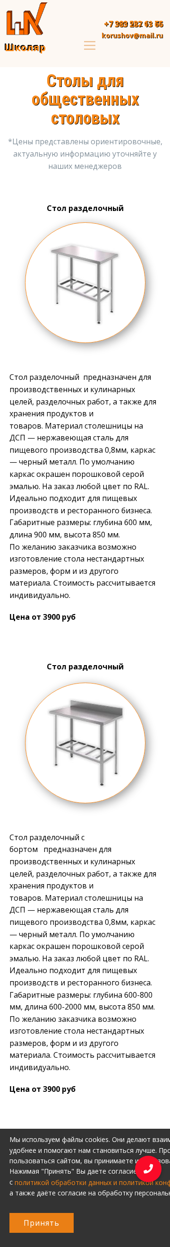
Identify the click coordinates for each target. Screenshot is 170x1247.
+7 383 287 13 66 (133, 24)
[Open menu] (89, 45)
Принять (42, 1223)
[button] (148, 1171)
